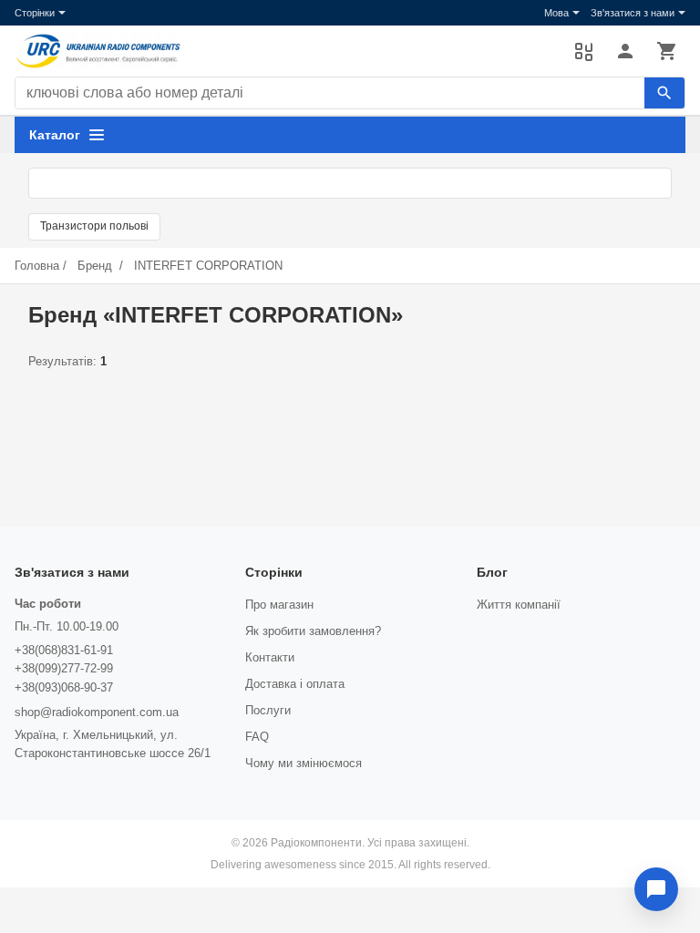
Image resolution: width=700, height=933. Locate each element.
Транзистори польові (94, 226)
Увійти (625, 51)
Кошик (667, 51)
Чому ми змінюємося (303, 763)
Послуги (268, 710)
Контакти (269, 657)
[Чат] (656, 889)
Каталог (54, 135)
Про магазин (279, 604)
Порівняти (583, 51)
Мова (556, 12)
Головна (37, 265)
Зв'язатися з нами (632, 12)
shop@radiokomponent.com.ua (97, 712)
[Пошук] (664, 92)
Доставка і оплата (295, 684)
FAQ (257, 736)
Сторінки (35, 12)
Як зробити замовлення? (313, 631)
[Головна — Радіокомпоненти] (285, 51)
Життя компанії (519, 604)
